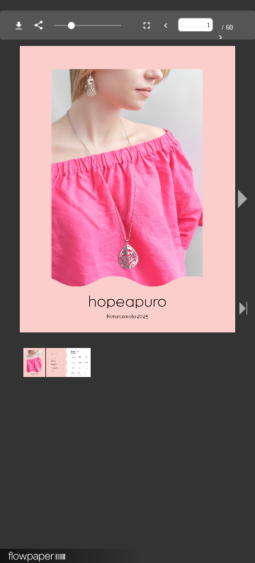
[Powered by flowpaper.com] (37, 551)
